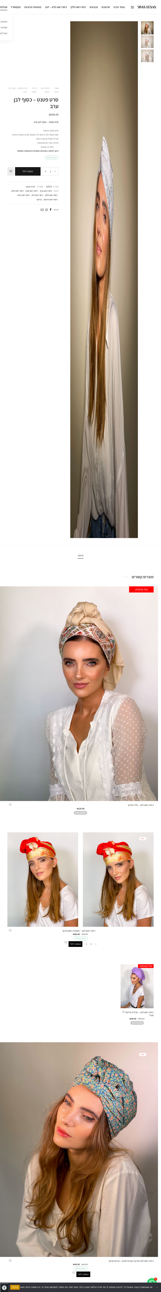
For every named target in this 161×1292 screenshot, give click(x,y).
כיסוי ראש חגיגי (31, 190)
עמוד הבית (119, 7)
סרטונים (106, 7)
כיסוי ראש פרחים (51, 199)
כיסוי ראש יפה (37, 195)
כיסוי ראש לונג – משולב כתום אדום (79, 930)
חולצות (3, 21)
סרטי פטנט (34, 90)
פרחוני (39, 199)
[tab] (80, 555)
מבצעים (94, 7)
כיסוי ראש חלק (17, 190)
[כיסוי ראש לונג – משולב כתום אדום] (80, 879)
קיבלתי (15, 1287)
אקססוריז (16, 7)
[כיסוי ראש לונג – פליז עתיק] (80, 693)
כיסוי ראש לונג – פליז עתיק (141, 805)
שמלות (4, 27)
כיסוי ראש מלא (23, 195)
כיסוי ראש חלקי (78, 7)
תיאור (80, 555)
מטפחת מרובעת (32, 7)
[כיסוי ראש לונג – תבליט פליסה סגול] (137, 986)
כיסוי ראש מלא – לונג (56, 7)
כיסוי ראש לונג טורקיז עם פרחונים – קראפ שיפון (131, 1261)
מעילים (3, 33)
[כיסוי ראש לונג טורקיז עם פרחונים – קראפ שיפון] (80, 1149)
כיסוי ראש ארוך (46, 190)
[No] (157, 1287)
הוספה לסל (27, 171)
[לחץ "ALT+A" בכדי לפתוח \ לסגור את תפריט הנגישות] (4, 1288)
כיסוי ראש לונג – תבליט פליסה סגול (139, 1014)
